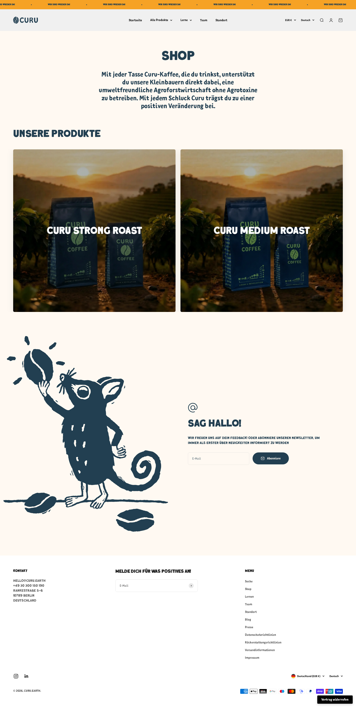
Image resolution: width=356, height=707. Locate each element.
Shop (248, 589)
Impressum (252, 658)
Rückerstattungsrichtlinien (263, 642)
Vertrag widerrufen (335, 699)
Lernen (249, 596)
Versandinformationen (260, 650)
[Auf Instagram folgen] (16, 676)
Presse (249, 627)
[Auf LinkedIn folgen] (26, 676)
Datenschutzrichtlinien (260, 635)
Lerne (184, 20)
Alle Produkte (159, 20)
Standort (221, 20)
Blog (248, 619)
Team (203, 20)
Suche (249, 581)
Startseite (135, 20)
